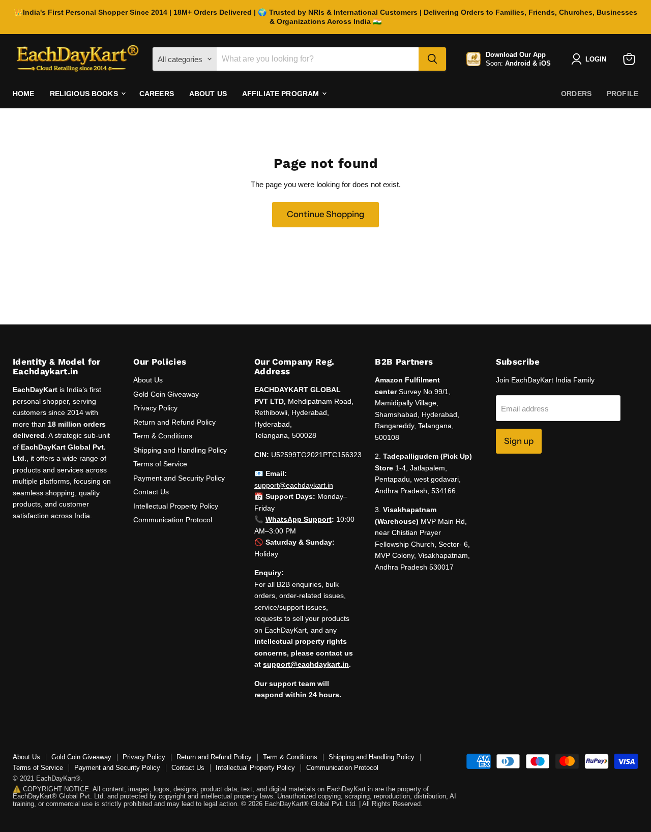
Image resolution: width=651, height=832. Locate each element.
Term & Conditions (162, 436)
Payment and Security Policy (179, 478)
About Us (208, 93)
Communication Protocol (172, 520)
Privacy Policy (155, 408)
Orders (576, 93)
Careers (156, 93)
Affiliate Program (281, 93)
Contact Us (151, 492)
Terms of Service (160, 464)
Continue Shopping (325, 214)
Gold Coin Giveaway (166, 394)
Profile (622, 93)
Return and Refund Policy (174, 422)
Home (24, 93)
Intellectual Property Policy (175, 506)
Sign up (519, 441)
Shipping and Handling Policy (180, 450)
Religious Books (85, 93)
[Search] (432, 59)
